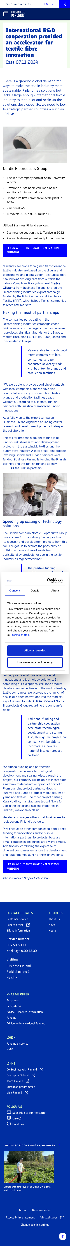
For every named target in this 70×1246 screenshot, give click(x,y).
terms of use (20, 634)
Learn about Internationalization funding (33, 250)
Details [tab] (35, 590)
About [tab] (55, 590)
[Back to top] (62, 1236)
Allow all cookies (35, 650)
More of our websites (17, 4)
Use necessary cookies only (35, 662)
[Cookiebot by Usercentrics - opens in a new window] (48, 580)
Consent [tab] (14, 590)
